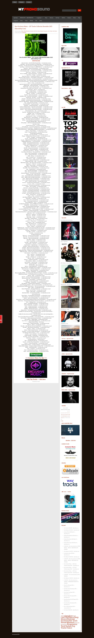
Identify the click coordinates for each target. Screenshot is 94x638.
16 (69, 414)
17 (61, 416)
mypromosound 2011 (16, 634)
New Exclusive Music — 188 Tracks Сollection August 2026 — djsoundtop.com (71, 564)
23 (69, 416)
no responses (24, 32)
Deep (79, 17)
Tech (36, 20)
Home (15, 2)
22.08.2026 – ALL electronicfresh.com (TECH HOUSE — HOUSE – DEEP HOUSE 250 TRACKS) (72, 560)
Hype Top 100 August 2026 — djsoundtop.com (69, 586)
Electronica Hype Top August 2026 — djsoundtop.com (70, 596)
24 (61, 417)
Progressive (16, 20)
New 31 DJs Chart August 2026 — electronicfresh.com (70, 607)
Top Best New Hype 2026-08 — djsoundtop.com (69, 554)
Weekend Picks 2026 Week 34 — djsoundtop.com (69, 533)
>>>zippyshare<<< (39, 17)
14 (66, 414)
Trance (26, 20)
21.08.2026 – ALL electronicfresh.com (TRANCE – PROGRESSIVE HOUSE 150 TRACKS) (71, 582)
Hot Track (57, 17)
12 (64, 414)
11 (62, 414)
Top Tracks (16, 17)
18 (62, 416)
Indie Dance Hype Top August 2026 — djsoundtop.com (70, 589)
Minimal (31, 20)
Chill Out (63, 17)
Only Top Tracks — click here (36, 379)
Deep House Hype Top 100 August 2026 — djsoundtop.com (71, 600)
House (21, 20)
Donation (21, 2)
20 (65, 416)
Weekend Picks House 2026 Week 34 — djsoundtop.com (71, 540)
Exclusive (69, 17)
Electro (74, 17)
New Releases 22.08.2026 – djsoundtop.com (71, 556)
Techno (41, 20)
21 (66, 416)
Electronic (51, 17)
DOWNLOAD (36, 60)
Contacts (29, 2)
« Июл (62, 420)
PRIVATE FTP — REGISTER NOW (26, 17)
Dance (46, 17)
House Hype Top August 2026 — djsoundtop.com (69, 593)
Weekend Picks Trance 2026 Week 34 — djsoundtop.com (71, 543)
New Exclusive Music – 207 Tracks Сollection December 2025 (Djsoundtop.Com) (33, 27)
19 (64, 416)
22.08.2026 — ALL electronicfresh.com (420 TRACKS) (72, 575)
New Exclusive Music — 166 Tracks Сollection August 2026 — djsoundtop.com (71, 572)
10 (61, 414)
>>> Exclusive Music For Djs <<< (36, 358)
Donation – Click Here (71, 440)
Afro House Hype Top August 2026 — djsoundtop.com (70, 603)
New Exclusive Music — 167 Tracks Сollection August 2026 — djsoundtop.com (71, 568)
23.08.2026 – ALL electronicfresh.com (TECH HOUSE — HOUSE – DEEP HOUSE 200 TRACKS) (72, 548)
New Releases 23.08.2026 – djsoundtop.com (71, 551)
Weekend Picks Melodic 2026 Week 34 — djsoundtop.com (71, 536)
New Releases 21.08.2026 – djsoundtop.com (71, 578)
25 (62, 417)
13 (65, 414)
